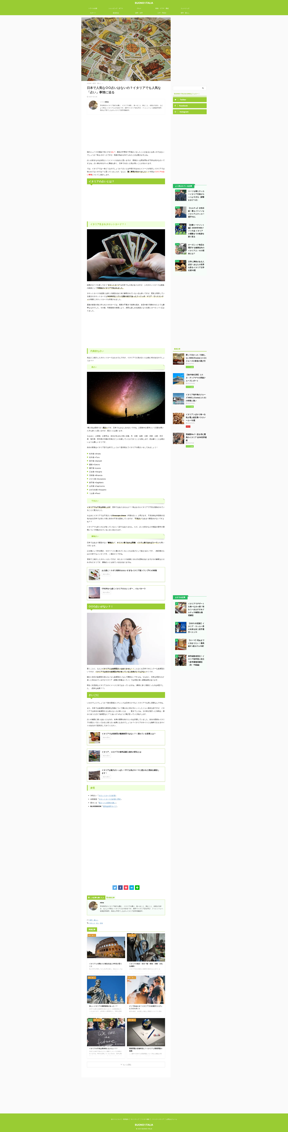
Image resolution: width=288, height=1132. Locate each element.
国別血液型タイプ (110, 806)
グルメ (139, 8)
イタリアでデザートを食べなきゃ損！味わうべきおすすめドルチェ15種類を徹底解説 (196, 609)
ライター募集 (145, 1119)
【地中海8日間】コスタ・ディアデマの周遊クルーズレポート (196, 378)
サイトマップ (135, 1119)
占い (97, 923)
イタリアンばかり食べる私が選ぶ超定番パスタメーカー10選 (196, 417)
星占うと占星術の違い (107, 803)
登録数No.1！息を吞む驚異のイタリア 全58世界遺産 (196, 437)
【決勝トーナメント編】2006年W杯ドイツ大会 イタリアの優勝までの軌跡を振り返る (196, 231)
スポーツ (93, 13)
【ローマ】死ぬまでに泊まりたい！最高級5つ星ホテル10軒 (196, 643)
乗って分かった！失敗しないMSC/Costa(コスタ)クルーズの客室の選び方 (196, 358)
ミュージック (185, 8)
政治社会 (116, 13)
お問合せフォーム (171, 1119)
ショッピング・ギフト (116, 8)
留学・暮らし (185, 13)
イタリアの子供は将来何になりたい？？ (103, 1048)
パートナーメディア (158, 1119)
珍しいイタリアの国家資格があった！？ (103, 1006)
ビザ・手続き (162, 13)
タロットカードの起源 (107, 795)
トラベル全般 (92, 8)
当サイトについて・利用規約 (119, 1119)
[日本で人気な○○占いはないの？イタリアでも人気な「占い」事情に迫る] (131, 887)
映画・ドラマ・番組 (162, 8)
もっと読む (127, 1065)
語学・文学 (139, 13)
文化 (101, 923)
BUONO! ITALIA (144, 2)
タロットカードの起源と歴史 (110, 799)
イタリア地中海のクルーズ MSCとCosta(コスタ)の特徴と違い (196, 397)
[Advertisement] (126, 132)
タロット (92, 923)
